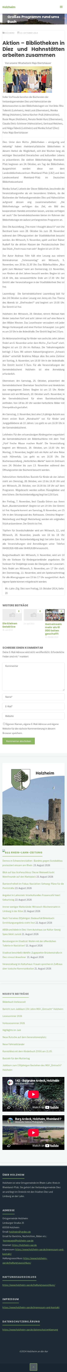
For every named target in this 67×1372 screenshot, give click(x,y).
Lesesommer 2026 (12, 1016)
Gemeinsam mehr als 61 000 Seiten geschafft (53, 628)
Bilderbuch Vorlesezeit (14, 1001)
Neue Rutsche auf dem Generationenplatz (24, 1037)
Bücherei (9, 32)
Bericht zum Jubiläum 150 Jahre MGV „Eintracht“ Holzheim (32, 1008)
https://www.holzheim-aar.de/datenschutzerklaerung (30, 1329)
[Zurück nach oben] (33, 1367)
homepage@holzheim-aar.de (18, 1240)
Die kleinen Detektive (9, 625)
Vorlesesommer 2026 (13, 1023)
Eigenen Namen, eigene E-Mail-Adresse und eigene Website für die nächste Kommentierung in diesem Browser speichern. (30, 728)
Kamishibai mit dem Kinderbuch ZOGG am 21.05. (27, 1051)
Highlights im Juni (11, 1030)
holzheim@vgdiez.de (20, 1231)
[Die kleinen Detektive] (12, 614)
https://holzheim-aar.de (24, 1245)
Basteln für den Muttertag (16, 1058)
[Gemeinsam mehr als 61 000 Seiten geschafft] (54, 614)
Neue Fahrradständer (13, 1044)
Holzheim (8, 7)
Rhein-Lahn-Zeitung (26, 852)
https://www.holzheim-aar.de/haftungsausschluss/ (28, 1285)
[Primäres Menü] (61, 7)
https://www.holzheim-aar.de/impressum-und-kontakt (31, 1307)
